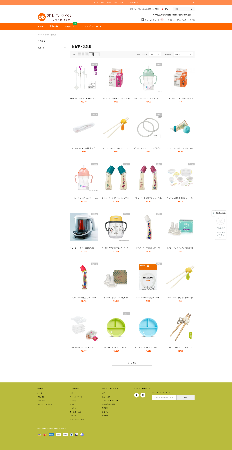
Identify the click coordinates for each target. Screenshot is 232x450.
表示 (74, 54)
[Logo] (57, 17)
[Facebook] (136, 395)
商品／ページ (142, 54)
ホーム (39, 35)
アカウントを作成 (188, 20)
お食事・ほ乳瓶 (50, 35)
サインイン (172, 20)
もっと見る (132, 363)
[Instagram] (142, 395)
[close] (193, 2)
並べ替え (168, 54)
